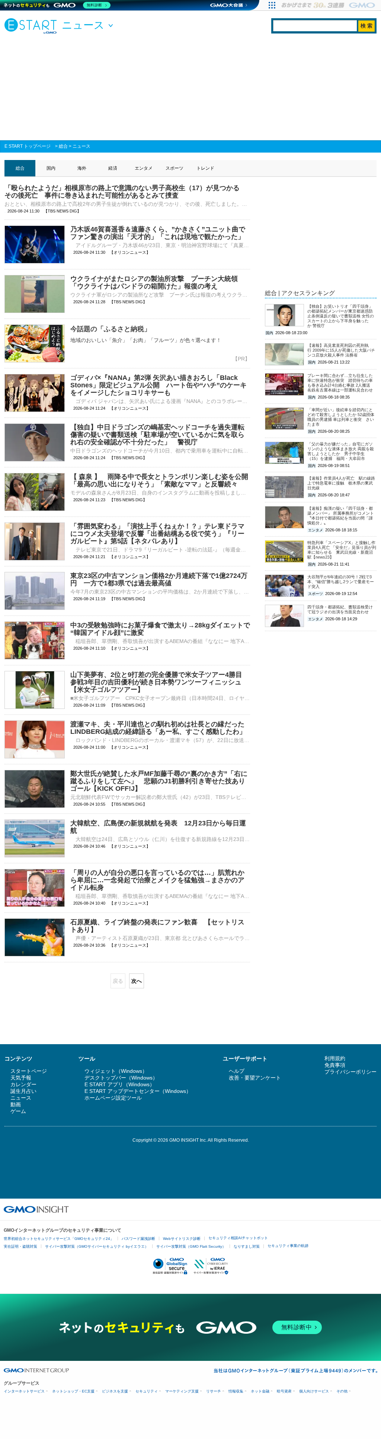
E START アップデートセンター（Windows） (137, 1091)
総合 (63, 146)
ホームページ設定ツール (113, 1098)
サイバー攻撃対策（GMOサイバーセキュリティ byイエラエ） (96, 1246)
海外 (81, 168)
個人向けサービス (314, 1391)
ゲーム (18, 1111)
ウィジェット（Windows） (115, 1071)
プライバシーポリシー (350, 1072)
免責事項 (334, 1065)
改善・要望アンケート (255, 1078)
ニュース (81, 146)
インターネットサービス (24, 1391)
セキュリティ (146, 1391)
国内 (51, 168)
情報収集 (235, 1391)
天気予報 (20, 1078)
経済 (112, 168)
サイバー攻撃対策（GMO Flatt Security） (191, 1246)
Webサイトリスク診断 (182, 1239)
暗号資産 (284, 1391)
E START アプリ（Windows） (119, 1084)
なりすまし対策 (247, 1246)
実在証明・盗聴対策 (20, 1246)
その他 (342, 1391)
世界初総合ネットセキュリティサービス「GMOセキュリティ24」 (59, 1239)
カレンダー (23, 1084)
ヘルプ (236, 1071)
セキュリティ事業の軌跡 (288, 1246)
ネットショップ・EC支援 (73, 1391)
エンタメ (144, 168)
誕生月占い (23, 1091)
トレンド (205, 168)
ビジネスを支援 (115, 1391)
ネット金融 (260, 1391)
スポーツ (174, 168)
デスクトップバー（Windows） (121, 1078)
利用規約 (334, 1058)
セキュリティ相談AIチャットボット (238, 1238)
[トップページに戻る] (32, 26)
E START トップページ (27, 146)
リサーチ (213, 1391)
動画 (15, 1104)
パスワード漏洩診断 (138, 1239)
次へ (136, 981)
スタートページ (28, 1071)
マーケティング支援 (182, 1391)
